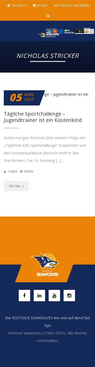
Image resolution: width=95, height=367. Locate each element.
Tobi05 (12, 171)
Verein (28, 171)
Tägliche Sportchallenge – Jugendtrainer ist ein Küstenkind (43, 116)
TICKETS (18, 5)
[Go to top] (47, 264)
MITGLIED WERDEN (71, 5)
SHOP (41, 5)
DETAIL (15, 186)
